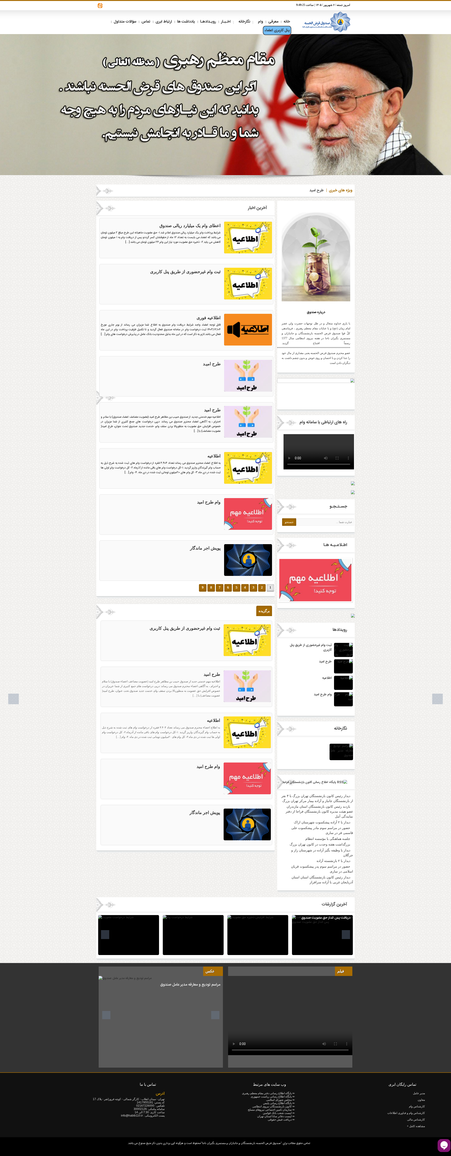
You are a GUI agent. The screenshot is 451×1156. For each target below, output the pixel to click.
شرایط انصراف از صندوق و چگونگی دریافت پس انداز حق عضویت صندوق (325, 915)
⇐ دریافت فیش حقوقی (281, 1119)
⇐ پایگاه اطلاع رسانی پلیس (279, 1103)
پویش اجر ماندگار (205, 548)
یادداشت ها (186, 22)
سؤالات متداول (125, 22)
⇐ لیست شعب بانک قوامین (279, 1113)
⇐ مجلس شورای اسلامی (280, 1099)
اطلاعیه (214, 456)
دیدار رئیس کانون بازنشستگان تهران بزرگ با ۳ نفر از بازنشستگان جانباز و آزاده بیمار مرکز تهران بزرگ (317, 798)
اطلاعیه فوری (209, 317)
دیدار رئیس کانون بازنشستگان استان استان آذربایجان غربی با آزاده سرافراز (322, 880)
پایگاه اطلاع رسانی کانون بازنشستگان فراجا (309, 782)
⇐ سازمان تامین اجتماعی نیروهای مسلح (271, 1109)
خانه (287, 22)
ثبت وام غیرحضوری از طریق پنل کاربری (185, 271)
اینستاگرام (100, 5)
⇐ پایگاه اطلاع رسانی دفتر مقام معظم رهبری (268, 1093)
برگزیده (264, 611)
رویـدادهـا (208, 22)
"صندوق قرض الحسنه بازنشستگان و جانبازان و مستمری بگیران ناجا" (241, 1143)
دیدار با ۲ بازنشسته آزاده (333, 861)
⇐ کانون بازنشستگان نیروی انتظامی (273, 1106)
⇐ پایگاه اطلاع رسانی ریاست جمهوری (273, 1096)
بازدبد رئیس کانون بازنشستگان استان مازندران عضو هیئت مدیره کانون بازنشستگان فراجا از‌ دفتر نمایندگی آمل (319, 811)
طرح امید (316, 190)
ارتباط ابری (164, 22)
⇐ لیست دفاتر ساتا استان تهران (276, 1116)
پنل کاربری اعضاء (277, 30)
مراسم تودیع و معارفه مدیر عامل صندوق (190, 985)
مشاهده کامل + (416, 1126)
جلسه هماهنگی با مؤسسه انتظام (327, 839)
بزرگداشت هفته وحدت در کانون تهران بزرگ (320, 844)
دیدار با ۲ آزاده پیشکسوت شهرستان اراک (322, 822)
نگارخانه (244, 22)
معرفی (273, 22)
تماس (145, 22)
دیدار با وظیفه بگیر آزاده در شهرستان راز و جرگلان (322, 853)
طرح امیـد (212, 364)
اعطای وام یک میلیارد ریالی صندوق (190, 225)
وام (260, 22)
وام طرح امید (209, 502)
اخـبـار (226, 22)
